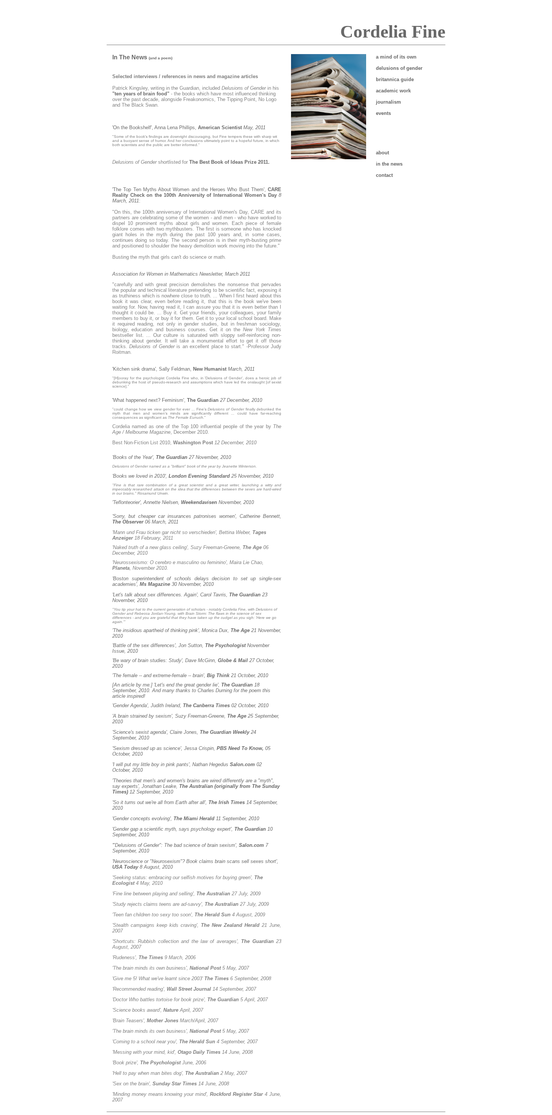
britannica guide (395, 79)
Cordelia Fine (392, 31)
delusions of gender (399, 68)
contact (384, 175)
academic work (393, 91)
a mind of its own (396, 57)
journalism (388, 102)
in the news (389, 164)
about (382, 152)
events (383, 113)
